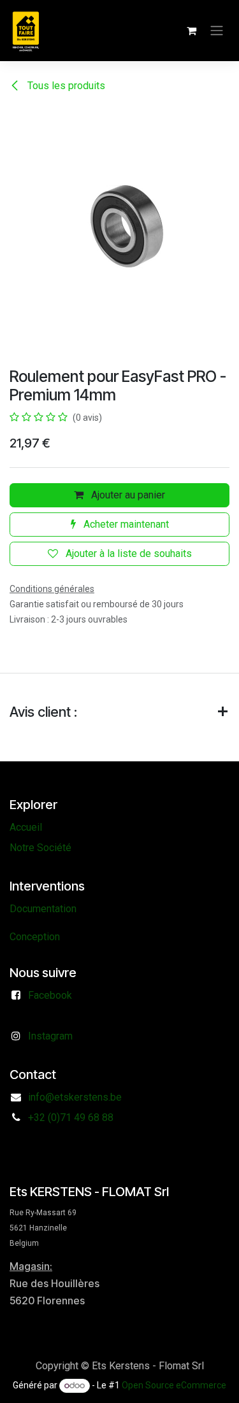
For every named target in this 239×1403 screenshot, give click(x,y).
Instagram (50, 1036)
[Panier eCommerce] (191, 30)
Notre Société (40, 848)
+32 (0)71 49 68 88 (70, 1117)
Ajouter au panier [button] (127, 495)
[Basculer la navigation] (216, 31)
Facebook (50, 995)
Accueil (26, 827)
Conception (35, 937)
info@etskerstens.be (75, 1097)
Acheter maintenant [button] (125, 524)
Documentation (43, 909)
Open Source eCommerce (174, 1385)
